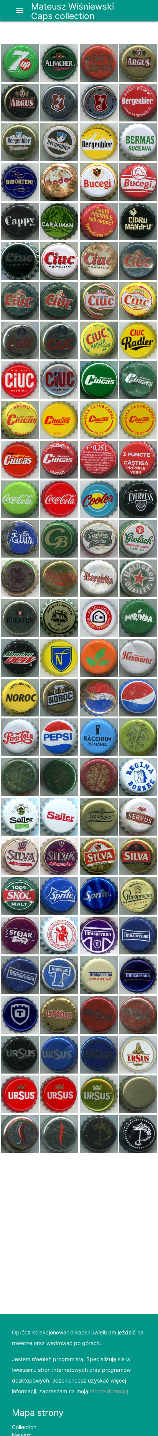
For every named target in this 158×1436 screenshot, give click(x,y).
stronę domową (109, 1391)
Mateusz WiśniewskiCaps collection (72, 11)
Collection (24, 1427)
